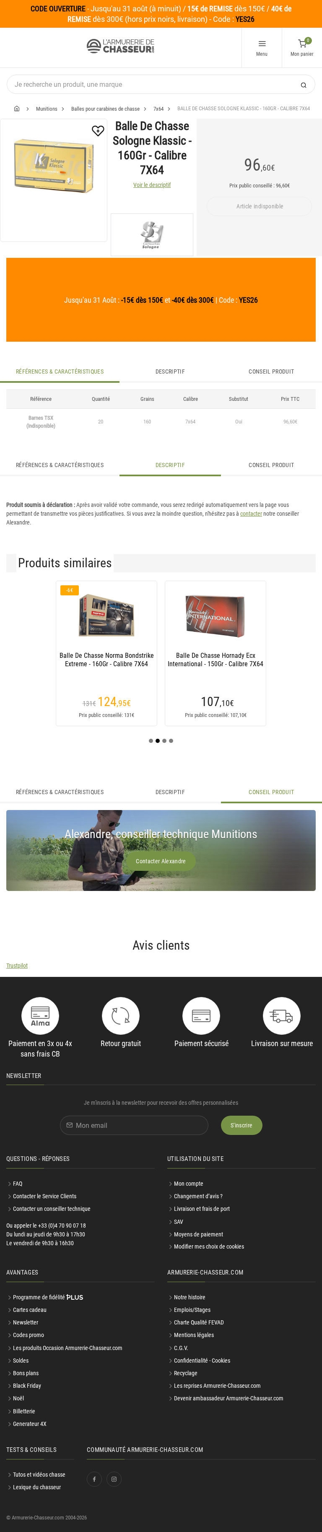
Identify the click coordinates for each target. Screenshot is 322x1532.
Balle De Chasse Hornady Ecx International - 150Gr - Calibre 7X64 (215, 660)
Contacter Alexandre (161, 861)
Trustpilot (17, 965)
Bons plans (26, 1373)
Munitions (46, 109)
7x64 (158, 109)
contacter (251, 513)
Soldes (21, 1360)
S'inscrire (242, 1125)
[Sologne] (152, 234)
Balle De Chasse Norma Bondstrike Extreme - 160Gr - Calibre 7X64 (107, 660)
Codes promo (28, 1335)
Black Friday (27, 1385)
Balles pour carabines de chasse (105, 109)
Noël (18, 1398)
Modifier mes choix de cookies (209, 1246)
